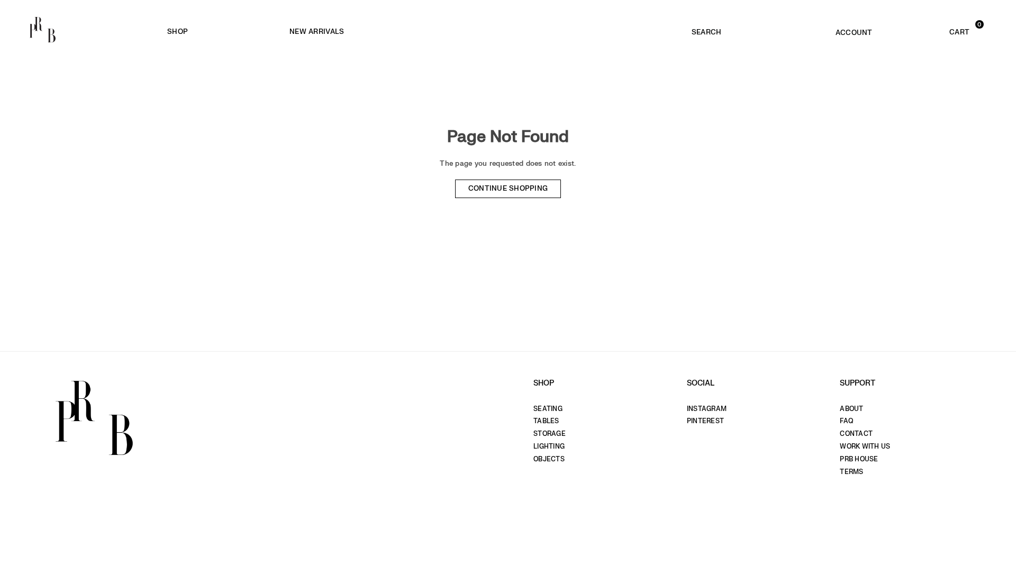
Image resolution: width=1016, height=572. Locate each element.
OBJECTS (549, 459)
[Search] (706, 29)
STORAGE (549, 434)
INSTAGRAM (707, 409)
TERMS (851, 472)
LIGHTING (549, 446)
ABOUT (851, 409)
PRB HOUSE (859, 459)
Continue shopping (508, 188)
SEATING (548, 409)
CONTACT (856, 434)
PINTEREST (705, 421)
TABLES (546, 421)
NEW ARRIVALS (316, 31)
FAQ (846, 421)
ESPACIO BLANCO (492, 32)
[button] (939, 29)
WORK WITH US (865, 446)
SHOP (177, 31)
